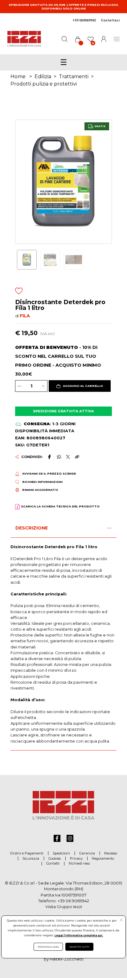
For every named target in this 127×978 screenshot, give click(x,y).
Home (18, 76)
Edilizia (43, 76)
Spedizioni (61, 853)
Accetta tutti (79, 946)
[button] (80, 386)
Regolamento (103, 858)
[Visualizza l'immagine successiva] (22, 181)
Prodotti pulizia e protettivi (43, 84)
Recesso (110, 853)
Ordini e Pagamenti (26, 853)
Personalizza (48, 946)
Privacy (76, 858)
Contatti (52, 863)
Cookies (54, 858)
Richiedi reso (79, 863)
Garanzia (87, 853)
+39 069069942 (84, 20)
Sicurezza (31, 858)
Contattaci (110, 20)
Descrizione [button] (31, 528)
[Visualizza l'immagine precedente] (104, 181)
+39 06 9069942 (73, 901)
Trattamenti (73, 76)
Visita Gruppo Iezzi (63, 906)
